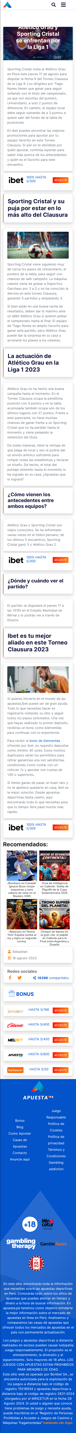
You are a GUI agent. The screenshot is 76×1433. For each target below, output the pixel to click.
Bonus (25, 994)
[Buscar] (54, 4)
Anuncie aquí (20, 1159)
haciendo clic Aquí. (58, 1423)
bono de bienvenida (45, 741)
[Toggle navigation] (62, 5)
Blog (19, 1127)
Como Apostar (20, 1133)
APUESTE (60, 180)
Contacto (20, 1153)
